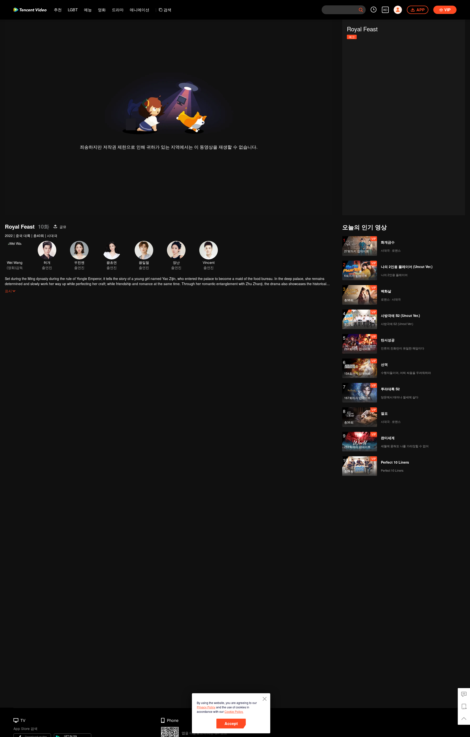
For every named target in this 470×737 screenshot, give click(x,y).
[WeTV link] (30, 10)
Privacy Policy (206, 707)
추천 (58, 9)
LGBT (73, 9)
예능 (88, 9)
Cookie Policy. (233, 711)
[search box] (361, 10)
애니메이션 (139, 9)
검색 (167, 9)
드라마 (118, 9)
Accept (231, 723)
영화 (102, 9)
